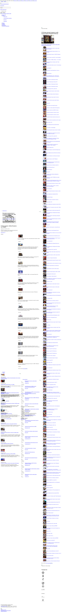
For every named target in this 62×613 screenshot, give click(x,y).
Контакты (5, 19)
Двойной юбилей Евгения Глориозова (6, 413)
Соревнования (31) (27, 438)
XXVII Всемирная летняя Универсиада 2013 (31, 442)
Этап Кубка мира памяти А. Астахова (30, 448)
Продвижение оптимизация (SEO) (6, 610)
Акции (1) (2, 398)
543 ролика (24, 368)
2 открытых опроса (8, 418)
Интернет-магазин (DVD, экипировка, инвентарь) (29, 413)
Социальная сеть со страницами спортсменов (28, 414)
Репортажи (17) (3, 232)
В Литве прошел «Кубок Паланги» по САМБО (7, 384)
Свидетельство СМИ (4, 606)
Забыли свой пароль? (3, 9)
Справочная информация (25, 412)
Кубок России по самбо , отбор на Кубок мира (31, 403)
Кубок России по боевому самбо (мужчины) (31, 431)
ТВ (2, 408)
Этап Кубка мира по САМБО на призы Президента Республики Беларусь (30, 386)
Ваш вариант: (23, 416)
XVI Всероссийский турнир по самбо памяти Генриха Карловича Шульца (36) (50, 45)
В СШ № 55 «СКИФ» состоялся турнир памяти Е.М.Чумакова (10, 463)
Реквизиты (5, 21)
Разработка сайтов (3, 609)
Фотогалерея (4, 25)
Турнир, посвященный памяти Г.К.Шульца (7, 443)
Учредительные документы (8, 18)
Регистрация (2, 5)
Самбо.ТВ (3, 24)
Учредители (5, 16)
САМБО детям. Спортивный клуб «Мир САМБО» (8, 453)
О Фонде (3, 15)
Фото (22, 408)
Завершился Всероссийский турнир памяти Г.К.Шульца (9, 423)
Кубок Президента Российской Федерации (31, 457)
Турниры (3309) (43, 44)
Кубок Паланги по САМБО (5, 393)
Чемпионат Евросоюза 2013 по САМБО (30, 426)
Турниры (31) (27, 383)
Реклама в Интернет (4, 611)
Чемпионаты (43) (27, 411)
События (3, 23)
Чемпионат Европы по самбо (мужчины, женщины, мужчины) (31, 463)
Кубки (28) (26, 388)
